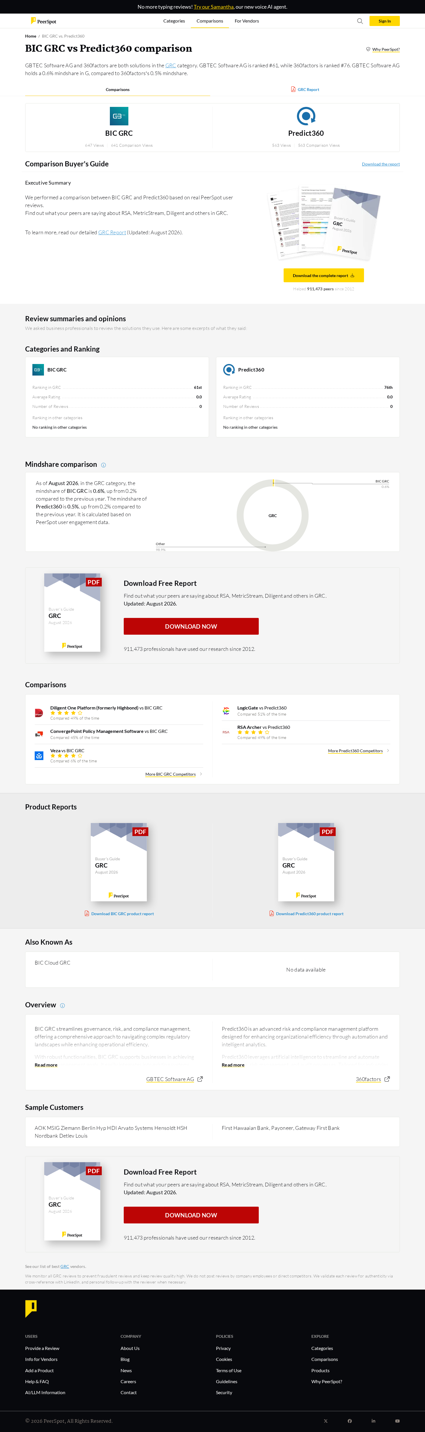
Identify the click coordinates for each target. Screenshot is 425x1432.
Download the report (381, 163)
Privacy (223, 1348)
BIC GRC (119, 133)
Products (320, 1370)
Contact (129, 1392)
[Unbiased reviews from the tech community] (44, 20)
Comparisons (118, 89)
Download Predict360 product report (309, 913)
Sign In (385, 20)
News (126, 1370)
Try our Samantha (214, 6)
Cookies (224, 1359)
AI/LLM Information (45, 1392)
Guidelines (226, 1381)
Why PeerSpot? (386, 49)
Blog (125, 1359)
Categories (322, 1348)
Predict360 (306, 133)
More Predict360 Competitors (355, 750)
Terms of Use (228, 1370)
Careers (128, 1381)
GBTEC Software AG (170, 1079)
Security (224, 1392)
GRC (170, 65)
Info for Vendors (41, 1359)
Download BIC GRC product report (122, 913)
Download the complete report (320, 275)
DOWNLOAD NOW (191, 626)
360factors (368, 1079)
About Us (130, 1348)
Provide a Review (42, 1348)
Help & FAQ (37, 1381)
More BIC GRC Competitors (170, 774)
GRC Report (308, 89)
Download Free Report (160, 583)
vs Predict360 (262, 707)
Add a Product (39, 1370)
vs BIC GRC (106, 707)
